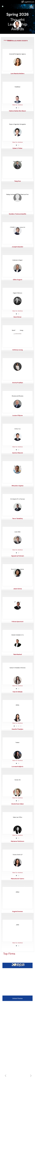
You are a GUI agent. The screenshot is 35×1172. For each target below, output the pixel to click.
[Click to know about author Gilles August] (17, 234)
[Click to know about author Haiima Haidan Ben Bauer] (17, 65)
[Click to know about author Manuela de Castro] (17, 833)
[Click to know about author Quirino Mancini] (17, 407)
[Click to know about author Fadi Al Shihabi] (17, 646)
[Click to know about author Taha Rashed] (17, 609)
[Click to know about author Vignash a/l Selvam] (17, 510)
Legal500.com (29, 2)
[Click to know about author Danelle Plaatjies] (17, 683)
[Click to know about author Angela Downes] (17, 866)
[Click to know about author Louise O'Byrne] (17, 370)
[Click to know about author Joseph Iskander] (17, 201)
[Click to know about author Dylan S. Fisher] (17, 102)
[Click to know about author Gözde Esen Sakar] (17, 758)
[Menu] (31, 7)
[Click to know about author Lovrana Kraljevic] (17, 721)
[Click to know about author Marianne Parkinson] (17, 795)
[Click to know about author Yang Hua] (17, 135)
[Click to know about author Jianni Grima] (17, 543)
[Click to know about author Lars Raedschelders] (17, 28)
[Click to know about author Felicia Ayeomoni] (17, 576)
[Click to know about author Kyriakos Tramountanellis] (17, 168)
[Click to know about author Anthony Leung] (17, 304)
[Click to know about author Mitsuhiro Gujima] (17, 440)
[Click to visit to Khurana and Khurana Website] (18, 964)
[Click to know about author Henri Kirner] (17, 271)
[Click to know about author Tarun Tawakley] (17, 473)
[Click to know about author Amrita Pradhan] (17, 337)
